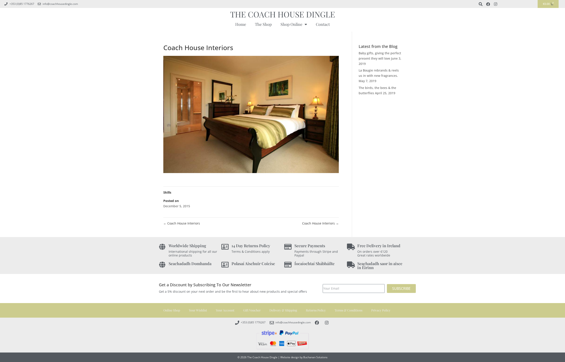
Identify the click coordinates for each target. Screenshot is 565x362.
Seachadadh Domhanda (190, 263)
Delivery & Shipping (283, 310)
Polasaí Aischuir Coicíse (253, 263)
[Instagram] (495, 4)
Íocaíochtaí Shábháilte (314, 263)
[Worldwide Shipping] (162, 247)
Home (240, 24)
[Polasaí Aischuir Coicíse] (225, 265)
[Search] (480, 4)
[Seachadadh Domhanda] (162, 265)
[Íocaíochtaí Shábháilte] (288, 265)
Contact (323, 24)
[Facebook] (488, 4)
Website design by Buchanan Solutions (304, 357)
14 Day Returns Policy (251, 245)
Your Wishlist (198, 310)
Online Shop (171, 310)
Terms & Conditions (348, 310)
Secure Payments (309, 245)
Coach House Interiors (181, 223)
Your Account (225, 310)
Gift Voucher (252, 310)
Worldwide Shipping (187, 245)
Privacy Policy (380, 310)
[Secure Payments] (288, 247)
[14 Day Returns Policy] (225, 247)
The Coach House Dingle (282, 14)
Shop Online (291, 24)
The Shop (263, 24)
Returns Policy (316, 310)
